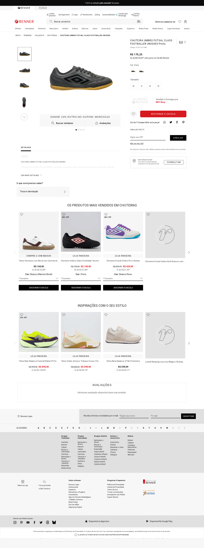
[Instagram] (15, 523)
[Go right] (24, 117)
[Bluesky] (54, 523)
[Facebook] (34, 523)
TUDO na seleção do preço (102, 3)
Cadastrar (188, 416)
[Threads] (47, 523)
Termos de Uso (91, 531)
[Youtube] (28, 523)
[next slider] (14, 252)
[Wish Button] (133, 114)
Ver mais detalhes (30, 175)
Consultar (174, 162)
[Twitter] (41, 523)
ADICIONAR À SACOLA (38, 288)
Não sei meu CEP (137, 144)
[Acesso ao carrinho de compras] (185, 22)
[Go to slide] (76, 130)
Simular (178, 138)
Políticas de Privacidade (74, 531)
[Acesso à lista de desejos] (180, 22)
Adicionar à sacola (163, 114)
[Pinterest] (21, 523)
